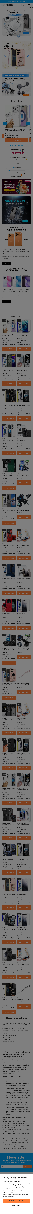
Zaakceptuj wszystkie (16, 1201)
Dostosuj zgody (16, 1205)
